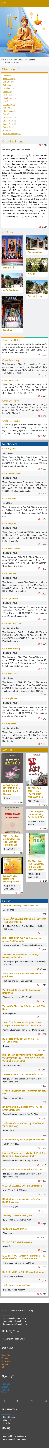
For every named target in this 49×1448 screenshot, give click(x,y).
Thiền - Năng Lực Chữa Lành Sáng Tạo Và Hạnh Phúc (36, 814)
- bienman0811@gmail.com (13, 1320)
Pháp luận (7, 1233)
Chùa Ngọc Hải (9, 723)
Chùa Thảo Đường (11, 648)
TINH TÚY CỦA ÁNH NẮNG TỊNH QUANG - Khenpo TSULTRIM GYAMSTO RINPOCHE (22, 1024)
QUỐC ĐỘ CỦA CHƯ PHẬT (15, 1228)
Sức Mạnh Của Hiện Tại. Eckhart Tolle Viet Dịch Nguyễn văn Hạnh (36, 865)
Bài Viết (4, 1364)
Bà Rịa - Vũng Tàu (11, 627)
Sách (3, 1367)
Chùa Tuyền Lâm (10, 698)
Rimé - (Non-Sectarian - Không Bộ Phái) (21, 1114)
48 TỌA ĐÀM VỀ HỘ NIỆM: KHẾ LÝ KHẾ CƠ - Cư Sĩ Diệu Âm (11, 789)
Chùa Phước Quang (11, 473)
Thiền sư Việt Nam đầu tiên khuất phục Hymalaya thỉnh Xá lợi (20, 956)
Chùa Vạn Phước (10, 598)
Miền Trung (17, 59)
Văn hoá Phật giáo (11, 1206)
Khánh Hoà (30, 59)
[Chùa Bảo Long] (12, 280)
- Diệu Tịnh (6, 1419)
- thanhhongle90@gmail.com (14, 1323)
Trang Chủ (5, 1355)
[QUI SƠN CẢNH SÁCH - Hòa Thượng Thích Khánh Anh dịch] (37, 769)
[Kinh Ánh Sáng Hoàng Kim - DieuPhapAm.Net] (12, 865)
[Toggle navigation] (4, 3)
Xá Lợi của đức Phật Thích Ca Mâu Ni (20, 905)
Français (5, 1389)
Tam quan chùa (35, 252)
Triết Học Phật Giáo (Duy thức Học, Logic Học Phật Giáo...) (23, 927)
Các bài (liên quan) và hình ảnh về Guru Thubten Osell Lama (24, 963)
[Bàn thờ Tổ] (12, 250)
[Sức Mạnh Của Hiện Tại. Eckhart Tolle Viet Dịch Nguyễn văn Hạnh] (37, 845)
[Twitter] (31, 1400)
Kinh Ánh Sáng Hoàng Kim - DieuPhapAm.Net (11, 878)
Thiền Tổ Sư (9, 848)
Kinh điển (7, 1246)
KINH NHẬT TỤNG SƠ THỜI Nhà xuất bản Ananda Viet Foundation (21, 939)
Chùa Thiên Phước (11, 548)
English (4, 1386)
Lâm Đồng (7, 502)
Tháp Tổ (31, 274)
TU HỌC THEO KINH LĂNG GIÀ (17, 1242)
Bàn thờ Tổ (8, 267)
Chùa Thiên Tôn (9, 673)
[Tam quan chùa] (37, 242)
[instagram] (46, 1400)
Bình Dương (8, 452)
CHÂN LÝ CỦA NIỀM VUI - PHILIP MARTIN (22, 1185)
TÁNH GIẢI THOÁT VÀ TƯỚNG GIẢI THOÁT (22, 1074)
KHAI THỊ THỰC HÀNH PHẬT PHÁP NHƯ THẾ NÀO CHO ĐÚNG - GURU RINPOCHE (23, 1257)
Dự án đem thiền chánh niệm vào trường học (23, 1272)
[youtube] (3, 1400)
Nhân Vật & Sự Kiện (11, 1065)
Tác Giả (4, 1358)
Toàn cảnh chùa (35, 296)
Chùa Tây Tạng (9, 448)
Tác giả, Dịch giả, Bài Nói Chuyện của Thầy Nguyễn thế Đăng (22, 1080)
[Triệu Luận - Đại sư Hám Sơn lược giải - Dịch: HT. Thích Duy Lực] (12, 819)
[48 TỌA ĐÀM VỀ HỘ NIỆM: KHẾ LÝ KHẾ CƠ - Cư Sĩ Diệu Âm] (12, 767)
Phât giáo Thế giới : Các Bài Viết (17, 980)
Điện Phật (7, 330)
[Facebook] (17, 1400)
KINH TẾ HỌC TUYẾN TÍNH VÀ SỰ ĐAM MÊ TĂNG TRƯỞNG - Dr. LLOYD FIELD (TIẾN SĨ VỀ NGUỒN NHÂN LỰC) (23, 1058)
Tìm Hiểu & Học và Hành (14, 1289)
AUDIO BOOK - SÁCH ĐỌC (11, 887)
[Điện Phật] (12, 311)
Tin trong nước (9, 1013)
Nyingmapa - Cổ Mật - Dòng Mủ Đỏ (18, 1262)
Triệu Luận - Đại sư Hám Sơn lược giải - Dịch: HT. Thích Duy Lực (11, 840)
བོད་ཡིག (4, 1392)
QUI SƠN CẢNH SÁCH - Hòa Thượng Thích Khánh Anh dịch (35, 792)
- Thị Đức (5, 1422)
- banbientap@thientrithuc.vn (14, 1317)
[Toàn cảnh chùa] (37, 286)
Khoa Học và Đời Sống (13, 1097)
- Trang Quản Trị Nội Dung (12, 1338)
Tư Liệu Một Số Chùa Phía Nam (17, 1219)
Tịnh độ (7, 798)
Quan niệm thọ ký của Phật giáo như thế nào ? (24, 1139)
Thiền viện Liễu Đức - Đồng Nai (17, 1215)
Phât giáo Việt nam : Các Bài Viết (17, 997)
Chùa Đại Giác (9, 498)
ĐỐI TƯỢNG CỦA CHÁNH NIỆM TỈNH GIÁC (22, 1169)
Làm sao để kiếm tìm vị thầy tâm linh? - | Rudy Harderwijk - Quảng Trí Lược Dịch (24, 1154)
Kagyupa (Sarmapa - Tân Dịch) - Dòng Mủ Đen (23, 1029)
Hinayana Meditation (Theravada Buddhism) (22, 945)
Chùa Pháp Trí (9, 523)
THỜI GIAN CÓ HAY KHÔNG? (16, 1285)
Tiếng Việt (5, 1383)
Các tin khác (8, 909)
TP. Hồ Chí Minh (10, 477)
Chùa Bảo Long (10, 290)
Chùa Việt (5, 59)
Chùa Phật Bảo (9, 573)
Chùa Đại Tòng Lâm (11, 623)
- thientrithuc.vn (8, 1416)
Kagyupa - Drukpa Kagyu (36, 823)
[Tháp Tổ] (37, 264)
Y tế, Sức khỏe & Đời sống (15, 1189)
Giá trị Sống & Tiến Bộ (13, 1276)
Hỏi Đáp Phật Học (11, 1143)
